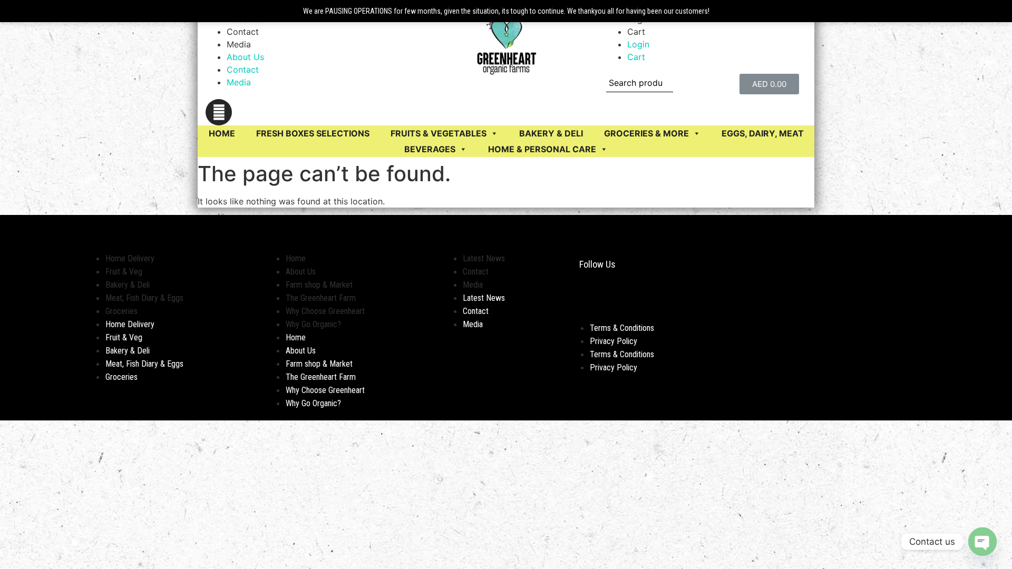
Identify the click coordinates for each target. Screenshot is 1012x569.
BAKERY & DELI (551, 133)
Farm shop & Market (319, 285)
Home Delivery (129, 258)
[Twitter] (614, 298)
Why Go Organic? (313, 324)
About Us (245, 57)
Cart (636, 31)
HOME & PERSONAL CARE (542, 149)
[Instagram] (219, 112)
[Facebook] (582, 298)
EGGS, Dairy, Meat (763, 133)
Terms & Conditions (622, 328)
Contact (243, 31)
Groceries (121, 311)
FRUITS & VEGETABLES (438, 133)
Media (239, 44)
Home (222, 133)
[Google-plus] (630, 298)
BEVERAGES (429, 149)
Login (638, 44)
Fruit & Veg (123, 272)
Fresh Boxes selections (312, 133)
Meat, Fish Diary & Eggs (144, 298)
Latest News (484, 258)
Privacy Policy (613, 341)
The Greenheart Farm (321, 298)
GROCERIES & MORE (646, 133)
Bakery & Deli (127, 285)
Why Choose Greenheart (325, 311)
